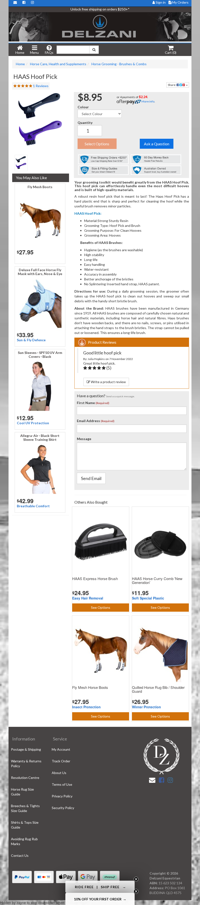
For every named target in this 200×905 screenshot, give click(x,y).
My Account (61, 749)
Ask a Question (156, 143)
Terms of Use (62, 784)
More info (147, 101)
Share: (172, 85)
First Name (86, 403)
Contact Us (20, 855)
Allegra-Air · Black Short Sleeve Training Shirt (40, 438)
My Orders (180, 2)
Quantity (85, 122)
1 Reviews (41, 86)
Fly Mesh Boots (40, 187)
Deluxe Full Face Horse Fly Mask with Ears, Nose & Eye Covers (40, 274)
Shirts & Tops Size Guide (25, 824)
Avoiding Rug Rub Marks (24, 841)
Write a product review (108, 382)
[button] (100, 887)
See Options (100, 607)
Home (19, 52)
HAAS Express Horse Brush (95, 578)
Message (84, 439)
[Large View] (21, 163)
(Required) (102, 403)
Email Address (88, 421)
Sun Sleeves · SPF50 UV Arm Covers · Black (40, 355)
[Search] (94, 50)
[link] (161, 780)
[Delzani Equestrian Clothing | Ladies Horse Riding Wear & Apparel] (100, 27)
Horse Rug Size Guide (22, 791)
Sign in (161, 2)
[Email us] (152, 780)
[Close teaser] (136, 879)
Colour (83, 107)
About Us (59, 773)
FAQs (49, 52)
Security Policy (63, 808)
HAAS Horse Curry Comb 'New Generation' (157, 580)
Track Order (61, 761)
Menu (34, 52)
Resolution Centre (25, 778)
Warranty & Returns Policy (26, 763)
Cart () (170, 52)
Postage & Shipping (26, 749)
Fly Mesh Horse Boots (90, 687)
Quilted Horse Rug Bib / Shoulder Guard (158, 689)
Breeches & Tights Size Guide (25, 808)
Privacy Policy (62, 796)
